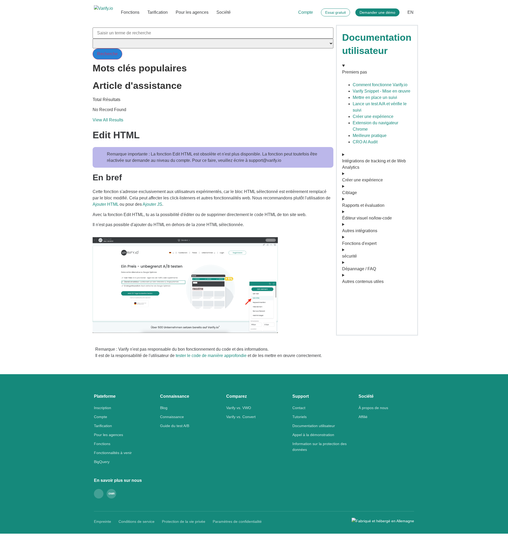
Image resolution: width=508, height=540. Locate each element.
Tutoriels (299, 417)
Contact (298, 408)
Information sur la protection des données (319, 447)
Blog (163, 408)
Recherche (107, 54)
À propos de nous (373, 408)
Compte (305, 12)
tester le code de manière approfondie (211, 355)
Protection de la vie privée (183, 521)
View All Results (108, 120)
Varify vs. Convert (241, 417)
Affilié (363, 417)
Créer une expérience (373, 116)
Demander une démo (377, 12)
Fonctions (130, 12)
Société (223, 12)
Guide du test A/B (174, 426)
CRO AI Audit (365, 142)
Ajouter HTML (106, 204)
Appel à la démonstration (313, 435)
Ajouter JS (152, 204)
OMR (111, 493)
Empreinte (102, 521)
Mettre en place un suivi (375, 97)
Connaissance (172, 417)
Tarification (157, 12)
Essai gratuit (335, 12)
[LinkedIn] (98, 493)
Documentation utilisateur (313, 426)
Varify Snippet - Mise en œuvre (381, 91)
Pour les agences (192, 12)
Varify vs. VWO (238, 408)
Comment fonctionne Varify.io (380, 85)
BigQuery (102, 462)
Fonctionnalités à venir (113, 453)
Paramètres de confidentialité (237, 521)
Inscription (102, 408)
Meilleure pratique (370, 135)
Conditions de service (137, 521)
